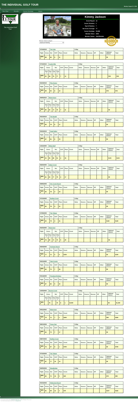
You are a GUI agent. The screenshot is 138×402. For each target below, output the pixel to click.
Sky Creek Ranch (55, 184)
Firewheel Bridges (55, 276)
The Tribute (53, 213)
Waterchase (52, 97)
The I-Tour (5, 11)
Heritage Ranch (55, 247)
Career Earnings (28, 11)
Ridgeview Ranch (55, 383)
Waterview (52, 228)
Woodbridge (53, 368)
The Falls (53, 49)
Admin (40, 11)
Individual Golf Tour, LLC (16, 399)
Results (16, 11)
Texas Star (53, 324)
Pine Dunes (53, 83)
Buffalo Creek (54, 198)
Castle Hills (52, 64)
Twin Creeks (54, 261)
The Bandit (53, 116)
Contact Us (18, 400)
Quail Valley (53, 131)
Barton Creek (53, 290)
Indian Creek (53, 165)
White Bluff (52, 146)
